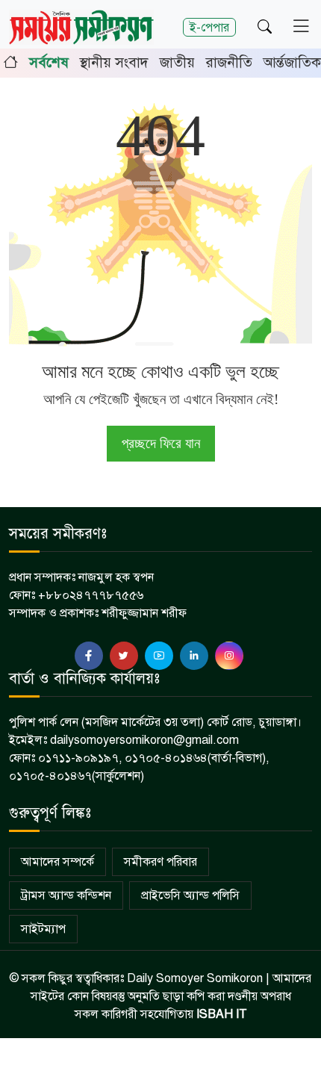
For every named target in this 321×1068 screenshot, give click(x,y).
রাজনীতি (229, 62)
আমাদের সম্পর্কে (57, 861)
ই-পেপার (209, 27)
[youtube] (159, 656)
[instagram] (229, 656)
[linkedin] (194, 656)
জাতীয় (177, 62)
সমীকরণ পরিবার (160, 861)
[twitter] (124, 656)
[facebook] (89, 656)
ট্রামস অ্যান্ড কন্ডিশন (66, 895)
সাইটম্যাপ (43, 929)
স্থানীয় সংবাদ (114, 62)
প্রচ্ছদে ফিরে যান (161, 443)
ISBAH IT (221, 1014)
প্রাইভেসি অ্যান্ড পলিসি (190, 895)
